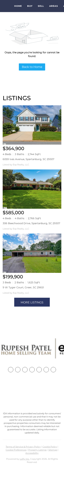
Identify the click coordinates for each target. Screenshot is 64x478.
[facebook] (10, 369)
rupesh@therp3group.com (32, 399)
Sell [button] (41, 6)
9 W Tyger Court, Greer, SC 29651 (23, 287)
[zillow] (32, 369)
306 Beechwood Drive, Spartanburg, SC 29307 (31, 223)
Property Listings (37, 450)
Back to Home (32, 67)
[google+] (53, 369)
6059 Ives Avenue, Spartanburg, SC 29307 (28, 159)
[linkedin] (17, 369)
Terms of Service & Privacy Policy (23, 446)
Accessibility (32, 453)
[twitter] (25, 369)
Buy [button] (29, 6)
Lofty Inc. (25, 459)
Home (18, 6)
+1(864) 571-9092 (32, 393)
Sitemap (52, 450)
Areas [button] (53, 6)
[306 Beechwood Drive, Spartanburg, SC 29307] (32, 189)
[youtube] (46, 369)
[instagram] (39, 369)
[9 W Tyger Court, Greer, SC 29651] (32, 253)
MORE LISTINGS (32, 302)
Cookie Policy (49, 446)
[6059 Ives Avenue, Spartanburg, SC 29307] (32, 125)
